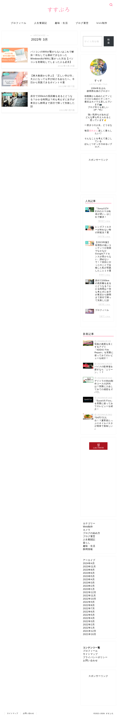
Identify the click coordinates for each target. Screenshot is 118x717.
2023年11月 (89, 566)
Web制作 (101, 22)
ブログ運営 (82, 22)
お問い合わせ (90, 660)
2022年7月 (89, 608)
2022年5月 (89, 615)
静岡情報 (88, 549)
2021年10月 (89, 634)
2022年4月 (89, 618)
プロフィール (18, 22)
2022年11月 (89, 595)
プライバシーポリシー (95, 657)
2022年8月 (89, 605)
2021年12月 (89, 631)
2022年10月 (89, 598)
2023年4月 (89, 579)
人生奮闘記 (40, 22)
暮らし (86, 542)
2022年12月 (89, 592)
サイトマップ (90, 654)
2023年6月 (89, 573)
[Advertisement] (98, 175)
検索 (108, 41)
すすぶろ (59, 9)
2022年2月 (89, 624)
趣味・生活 (61, 22)
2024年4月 (89, 563)
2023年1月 (89, 589)
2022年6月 (89, 611)
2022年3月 (89, 621)
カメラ (86, 530)
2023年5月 (89, 576)
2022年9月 (89, 602)
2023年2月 (89, 586)
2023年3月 (89, 582)
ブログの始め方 (91, 533)
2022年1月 (89, 627)
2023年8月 (89, 569)
